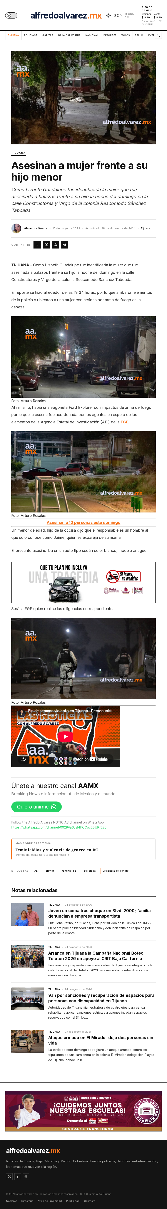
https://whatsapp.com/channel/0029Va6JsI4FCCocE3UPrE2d (59, 827)
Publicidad (73, 1200)
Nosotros (11, 1200)
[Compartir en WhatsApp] (55, 245)
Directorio (27, 1200)
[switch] (11, 15)
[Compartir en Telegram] (64, 245)
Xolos (125, 35)
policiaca (90, 870)
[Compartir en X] (46, 245)
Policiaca (30, 35)
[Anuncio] (83, 582)
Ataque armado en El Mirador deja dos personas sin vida (100, 1040)
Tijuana (13, 35)
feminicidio (69, 870)
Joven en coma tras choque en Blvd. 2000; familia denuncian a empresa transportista (99, 913)
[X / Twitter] (9, 1176)
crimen (50, 870)
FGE (124, 422)
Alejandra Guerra (35, 228)
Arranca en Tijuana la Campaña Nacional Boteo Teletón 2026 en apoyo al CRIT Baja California (96, 956)
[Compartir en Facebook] (37, 245)
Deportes (110, 35)
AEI (36, 870)
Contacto (89, 1200)
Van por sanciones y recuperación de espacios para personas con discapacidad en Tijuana (101, 998)
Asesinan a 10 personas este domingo (83, 522)
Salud (139, 35)
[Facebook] (17, 1176)
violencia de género (116, 870)
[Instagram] (26, 1176)
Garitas (47, 35)
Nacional (92, 35)
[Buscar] (158, 35)
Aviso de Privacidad (50, 1200)
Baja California (69, 35)
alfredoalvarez (66, 15)
